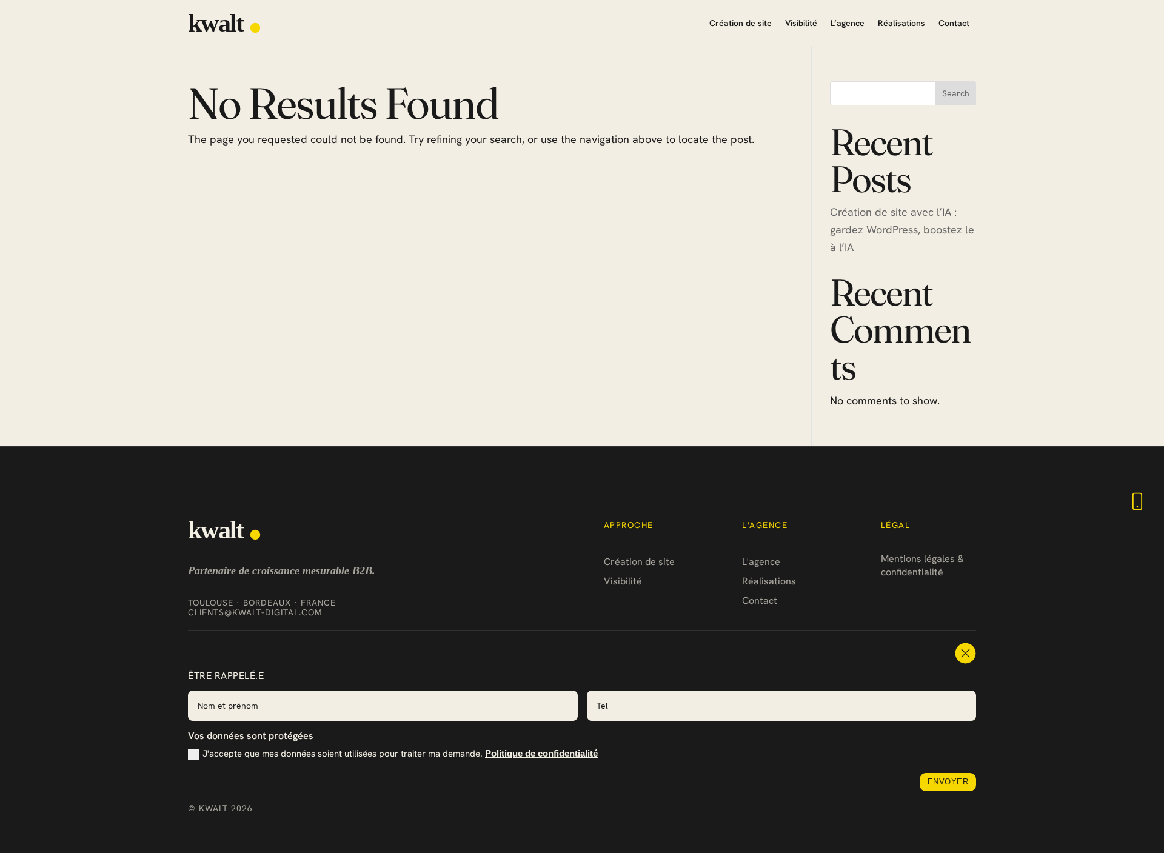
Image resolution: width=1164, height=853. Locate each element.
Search (955, 93)
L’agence (848, 23)
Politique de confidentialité (541, 753)
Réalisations (901, 23)
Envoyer (948, 781)
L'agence (761, 561)
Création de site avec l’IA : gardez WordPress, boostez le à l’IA (902, 229)
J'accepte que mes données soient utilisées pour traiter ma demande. (400, 754)
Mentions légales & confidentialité (922, 565)
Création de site (740, 23)
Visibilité (801, 23)
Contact (953, 23)
